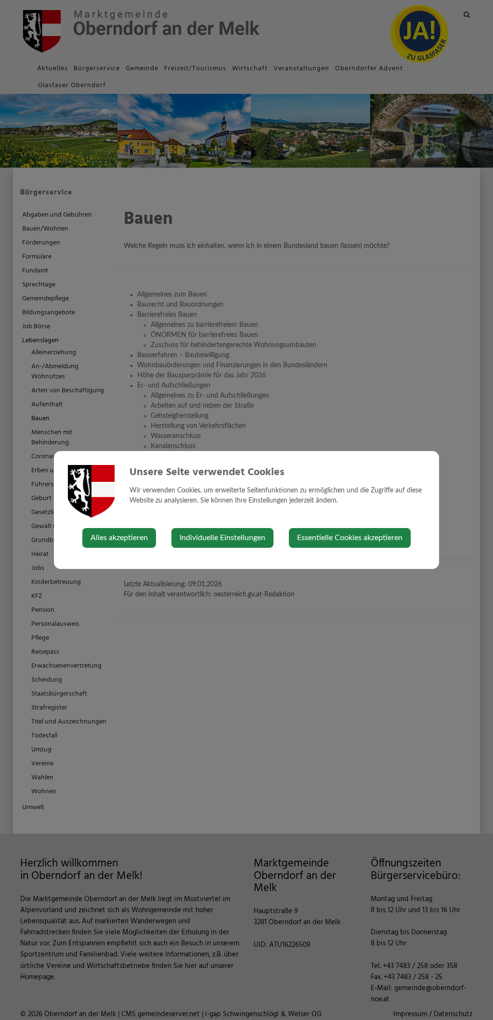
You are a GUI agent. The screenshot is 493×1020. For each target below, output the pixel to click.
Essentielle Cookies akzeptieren (349, 538)
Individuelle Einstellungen (222, 538)
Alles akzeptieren (119, 538)
